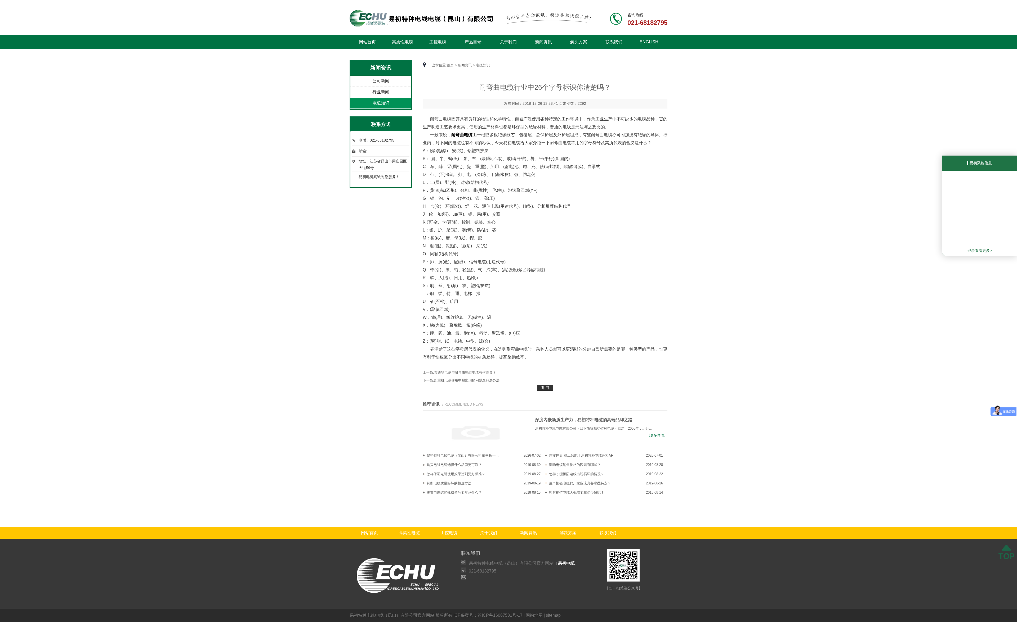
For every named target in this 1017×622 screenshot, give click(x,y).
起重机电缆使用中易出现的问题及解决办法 (466, 380)
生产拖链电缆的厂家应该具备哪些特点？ (580, 483)
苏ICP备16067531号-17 (500, 615)
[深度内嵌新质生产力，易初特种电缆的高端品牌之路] (476, 433)
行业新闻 (380, 92)
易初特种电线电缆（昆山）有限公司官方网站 (392, 615)
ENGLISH (649, 42)
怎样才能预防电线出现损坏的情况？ (576, 474)
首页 (450, 65)
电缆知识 (380, 103)
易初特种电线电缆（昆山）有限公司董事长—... (463, 455)
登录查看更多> (979, 250)
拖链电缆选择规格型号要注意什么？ (454, 492)
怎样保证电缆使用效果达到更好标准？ (456, 474)
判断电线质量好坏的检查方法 (449, 483)
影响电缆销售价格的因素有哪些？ (575, 465)
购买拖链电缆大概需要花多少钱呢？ (576, 492)
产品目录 (473, 42)
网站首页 (367, 42)
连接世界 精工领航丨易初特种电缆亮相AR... (583, 455)
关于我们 (508, 42)
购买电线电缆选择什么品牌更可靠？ (454, 465)
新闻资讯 (543, 42)
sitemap (553, 615)
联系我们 (613, 42)
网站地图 (534, 615)
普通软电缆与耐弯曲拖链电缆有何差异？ (465, 372)
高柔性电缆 (402, 42)
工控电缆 (437, 42)
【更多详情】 (657, 435)
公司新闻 (380, 81)
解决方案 (578, 42)
